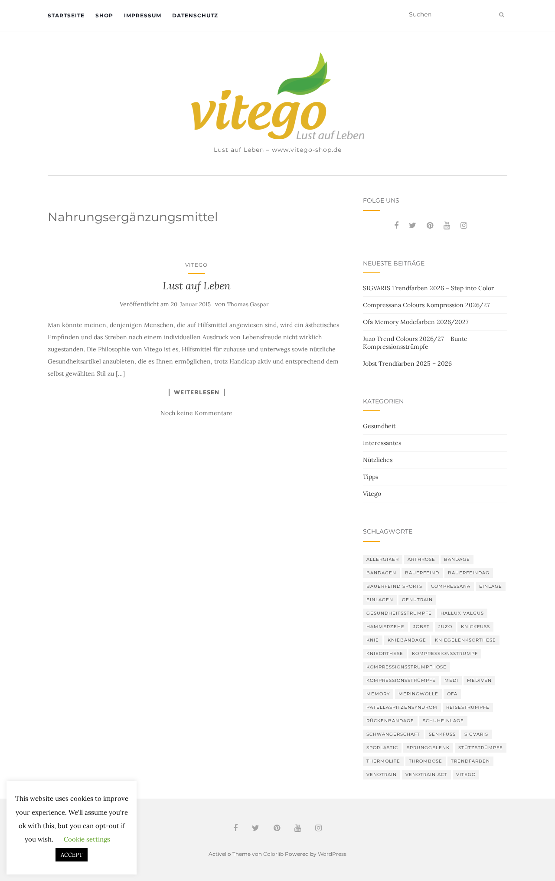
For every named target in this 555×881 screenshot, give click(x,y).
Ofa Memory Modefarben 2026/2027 (415, 322)
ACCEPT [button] (71, 854)
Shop (104, 15)
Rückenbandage (390, 721)
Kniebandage (407, 640)
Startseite (66, 15)
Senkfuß (442, 734)
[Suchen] (501, 14)
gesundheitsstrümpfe (399, 613)
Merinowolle (418, 694)
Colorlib (273, 854)
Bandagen (381, 573)
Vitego (196, 265)
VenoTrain (381, 774)
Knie (372, 640)
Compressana (450, 586)
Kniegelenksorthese (465, 640)
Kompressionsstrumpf (445, 653)
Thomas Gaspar (248, 304)
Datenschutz (195, 15)
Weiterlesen (196, 392)
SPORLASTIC (382, 747)
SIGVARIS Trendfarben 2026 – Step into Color (428, 288)
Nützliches (377, 460)
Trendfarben (470, 761)
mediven (479, 680)
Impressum (142, 15)
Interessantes (382, 443)
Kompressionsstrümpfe (401, 680)
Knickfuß (475, 626)
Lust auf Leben (197, 285)
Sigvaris (476, 734)
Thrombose (425, 761)
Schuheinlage (443, 721)
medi (451, 680)
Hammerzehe (385, 626)
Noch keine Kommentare (196, 413)
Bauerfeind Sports (394, 586)
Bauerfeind (422, 573)
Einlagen (379, 600)
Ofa (452, 694)
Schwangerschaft (393, 734)
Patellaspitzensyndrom (401, 707)
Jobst (421, 626)
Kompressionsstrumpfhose (406, 667)
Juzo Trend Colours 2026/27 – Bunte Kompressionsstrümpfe (415, 342)
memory (378, 694)
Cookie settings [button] (87, 839)
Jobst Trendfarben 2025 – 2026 (407, 363)
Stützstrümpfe (480, 747)
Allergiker (382, 559)
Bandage (457, 559)
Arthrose (421, 559)
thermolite (383, 761)
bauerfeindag (469, 573)
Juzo (445, 626)
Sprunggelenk (428, 747)
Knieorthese (384, 653)
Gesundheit (379, 426)
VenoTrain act (426, 774)
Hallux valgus (462, 613)
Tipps (370, 477)
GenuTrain (417, 600)
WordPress (332, 854)
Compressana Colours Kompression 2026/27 (426, 305)
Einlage (490, 586)
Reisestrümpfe (468, 707)
